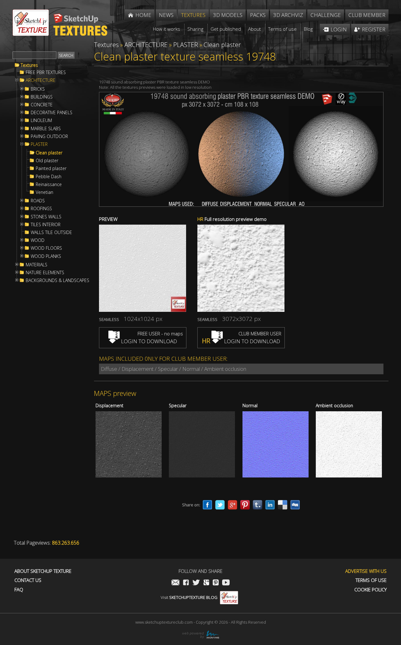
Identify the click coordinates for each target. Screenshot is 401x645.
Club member (366, 15)
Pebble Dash (48, 176)
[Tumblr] (257, 504)
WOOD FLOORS (46, 248)
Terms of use (371, 580)
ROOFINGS (41, 208)
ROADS (38, 201)
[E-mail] (175, 583)
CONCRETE (42, 105)
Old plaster (47, 160)
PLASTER (39, 144)
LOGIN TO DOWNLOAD (148, 341)
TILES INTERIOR (45, 224)
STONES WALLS (46, 217)
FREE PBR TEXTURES (46, 72)
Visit (189, 597)
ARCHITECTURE (40, 80)
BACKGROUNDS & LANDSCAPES (57, 280)
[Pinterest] (245, 504)
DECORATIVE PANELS (51, 112)
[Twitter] (220, 504)
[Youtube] (226, 583)
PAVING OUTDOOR (49, 136)
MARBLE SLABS (46, 128)
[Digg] (295, 504)
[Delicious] (282, 504)
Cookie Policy (370, 590)
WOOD (37, 240)
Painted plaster (51, 168)
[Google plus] (232, 504)
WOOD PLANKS (46, 256)
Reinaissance (49, 184)
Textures (29, 65)
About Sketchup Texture (42, 571)
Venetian (44, 192)
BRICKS (38, 89)
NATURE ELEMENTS (45, 272)
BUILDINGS (42, 97)
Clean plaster (49, 153)
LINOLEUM (41, 120)
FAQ (18, 590)
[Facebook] (207, 504)
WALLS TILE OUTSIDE (51, 232)
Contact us (27, 580)
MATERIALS (36, 265)
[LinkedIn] (270, 504)
